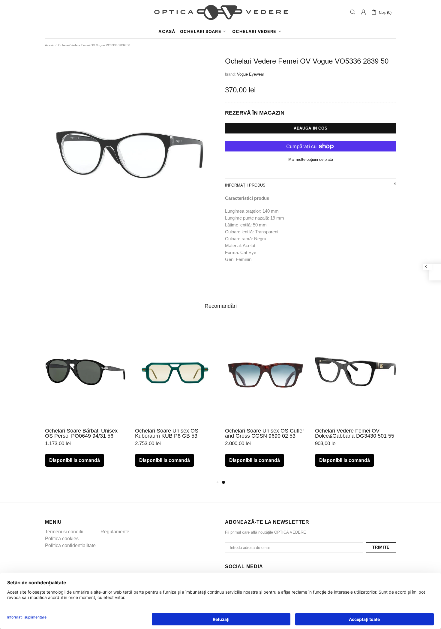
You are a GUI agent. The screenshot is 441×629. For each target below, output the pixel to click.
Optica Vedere (221, 12)
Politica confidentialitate (70, 545)
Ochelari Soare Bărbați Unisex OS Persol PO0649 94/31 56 (81, 433)
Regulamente (114, 531)
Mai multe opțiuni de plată (310, 159)
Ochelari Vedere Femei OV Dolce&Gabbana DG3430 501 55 (354, 433)
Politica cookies (62, 538)
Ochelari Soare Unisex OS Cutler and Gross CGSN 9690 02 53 (264, 433)
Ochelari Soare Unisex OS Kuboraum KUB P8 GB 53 (166, 433)
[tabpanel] (265, 399)
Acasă (49, 45)
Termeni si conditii (64, 531)
